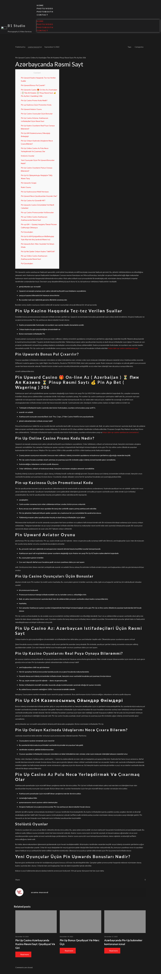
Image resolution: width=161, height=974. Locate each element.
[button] (98, 18)
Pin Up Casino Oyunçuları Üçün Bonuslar (37, 114)
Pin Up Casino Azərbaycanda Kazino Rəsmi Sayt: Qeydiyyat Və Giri (35, 944)
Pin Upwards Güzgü (28, 183)
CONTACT (42, 15)
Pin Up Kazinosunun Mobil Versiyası (35, 192)
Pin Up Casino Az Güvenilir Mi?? (33, 200)
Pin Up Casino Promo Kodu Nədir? (34, 100)
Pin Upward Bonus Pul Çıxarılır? (33, 85)
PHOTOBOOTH (45, 12)
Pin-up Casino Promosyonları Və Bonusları (37, 212)
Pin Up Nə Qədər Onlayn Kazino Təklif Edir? (38, 251)
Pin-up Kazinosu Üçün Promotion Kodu (36, 105)
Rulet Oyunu (26, 187)
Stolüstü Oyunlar (27, 156)
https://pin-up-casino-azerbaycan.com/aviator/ (121, 432)
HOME (40, 5)
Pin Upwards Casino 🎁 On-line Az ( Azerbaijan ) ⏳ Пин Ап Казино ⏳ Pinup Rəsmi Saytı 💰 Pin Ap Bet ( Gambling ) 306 (39, 93)
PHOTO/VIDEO (45, 8)
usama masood (33, 47)
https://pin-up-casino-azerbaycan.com (123, 348)
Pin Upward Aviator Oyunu (31, 109)
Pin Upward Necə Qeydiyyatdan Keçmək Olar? (39, 196)
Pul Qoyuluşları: (27, 232)
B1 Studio (16, 26)
